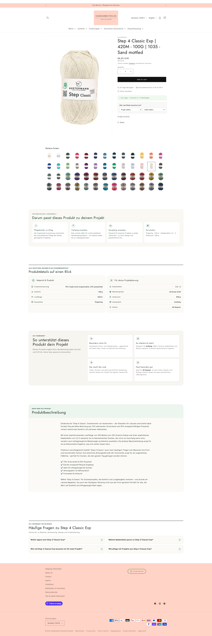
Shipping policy (116, 631)
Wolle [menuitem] (70, 29)
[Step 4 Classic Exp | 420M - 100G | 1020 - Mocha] (77, 166)
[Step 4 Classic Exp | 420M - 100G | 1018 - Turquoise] (58, 166)
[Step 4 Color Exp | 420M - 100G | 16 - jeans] (114, 176)
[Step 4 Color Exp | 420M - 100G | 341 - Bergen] (86, 187)
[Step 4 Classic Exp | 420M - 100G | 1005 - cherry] (86, 156)
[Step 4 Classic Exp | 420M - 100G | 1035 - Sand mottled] (151, 166)
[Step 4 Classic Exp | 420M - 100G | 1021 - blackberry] (86, 166)
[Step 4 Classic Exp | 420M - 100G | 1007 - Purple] (96, 156)
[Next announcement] (166, 5)
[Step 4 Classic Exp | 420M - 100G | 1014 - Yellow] (142, 156)
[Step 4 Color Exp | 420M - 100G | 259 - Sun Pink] (151, 176)
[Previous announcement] (46, 5)
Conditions (49, 584)
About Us (48, 573)
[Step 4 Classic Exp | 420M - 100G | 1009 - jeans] (105, 156)
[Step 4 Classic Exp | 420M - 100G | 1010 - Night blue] (114, 156)
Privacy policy (91, 631)
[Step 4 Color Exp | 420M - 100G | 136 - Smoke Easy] (105, 176)
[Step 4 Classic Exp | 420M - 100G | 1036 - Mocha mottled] (161, 166)
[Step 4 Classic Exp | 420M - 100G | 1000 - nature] (49, 156)
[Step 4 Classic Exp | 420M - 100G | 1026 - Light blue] (133, 166)
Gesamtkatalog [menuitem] (134, 29)
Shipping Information (53, 569)
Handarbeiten (55, 631)
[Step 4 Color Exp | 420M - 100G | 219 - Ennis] (133, 176)
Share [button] (122, 122)
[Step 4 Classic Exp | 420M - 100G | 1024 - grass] (114, 166)
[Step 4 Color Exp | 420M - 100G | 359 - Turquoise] (105, 187)
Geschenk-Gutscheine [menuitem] (113, 29)
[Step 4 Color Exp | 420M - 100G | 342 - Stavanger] (96, 187)
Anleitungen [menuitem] (94, 29)
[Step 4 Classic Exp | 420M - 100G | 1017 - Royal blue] (49, 166)
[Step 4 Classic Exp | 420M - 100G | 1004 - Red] (77, 156)
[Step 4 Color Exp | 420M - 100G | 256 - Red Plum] (142, 176)
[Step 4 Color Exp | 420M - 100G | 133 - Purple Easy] (86, 176)
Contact (48, 576)
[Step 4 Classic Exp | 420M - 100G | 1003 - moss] (68, 156)
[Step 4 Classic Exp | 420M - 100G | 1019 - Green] (68, 166)
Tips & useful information (55, 596)
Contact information (129, 631)
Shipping (132, 63)
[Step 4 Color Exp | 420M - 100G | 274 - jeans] (49, 187)
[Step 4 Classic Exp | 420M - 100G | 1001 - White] (58, 156)
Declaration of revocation (55, 588)
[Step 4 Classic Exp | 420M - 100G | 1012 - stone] (123, 156)
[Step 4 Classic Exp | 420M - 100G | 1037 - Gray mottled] (49, 176)
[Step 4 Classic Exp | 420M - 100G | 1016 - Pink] (161, 156)
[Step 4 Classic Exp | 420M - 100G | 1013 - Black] (133, 156)
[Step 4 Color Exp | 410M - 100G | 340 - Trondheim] (68, 176)
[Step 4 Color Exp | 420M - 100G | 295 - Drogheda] (68, 187)
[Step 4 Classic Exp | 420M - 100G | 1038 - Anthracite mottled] (58, 176)
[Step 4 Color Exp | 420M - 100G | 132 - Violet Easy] (77, 176)
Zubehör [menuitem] (81, 29)
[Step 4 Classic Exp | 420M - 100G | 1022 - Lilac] (96, 166)
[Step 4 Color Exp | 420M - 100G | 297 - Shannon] (77, 187)
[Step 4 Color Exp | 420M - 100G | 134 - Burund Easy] (96, 176)
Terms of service (103, 631)
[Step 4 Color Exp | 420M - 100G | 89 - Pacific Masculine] (161, 187)
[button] (47, 17)
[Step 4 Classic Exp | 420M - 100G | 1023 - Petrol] (105, 166)
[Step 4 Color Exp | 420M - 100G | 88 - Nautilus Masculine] (151, 187)
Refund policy (79, 631)
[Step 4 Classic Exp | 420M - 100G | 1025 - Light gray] (123, 166)
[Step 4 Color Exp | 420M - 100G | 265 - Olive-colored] (161, 176)
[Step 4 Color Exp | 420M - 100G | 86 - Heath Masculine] (142, 187)
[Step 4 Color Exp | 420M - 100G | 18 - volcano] (123, 176)
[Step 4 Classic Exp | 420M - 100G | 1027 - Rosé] (142, 166)
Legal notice (142, 631)
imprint (48, 580)
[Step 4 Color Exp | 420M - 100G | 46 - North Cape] (133, 187)
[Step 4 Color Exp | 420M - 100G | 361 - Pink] (114, 187)
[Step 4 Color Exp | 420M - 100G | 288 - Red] (58, 187)
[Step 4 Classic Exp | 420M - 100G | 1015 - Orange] (151, 156)
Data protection (51, 592)
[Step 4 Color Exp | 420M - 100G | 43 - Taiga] (123, 187)
